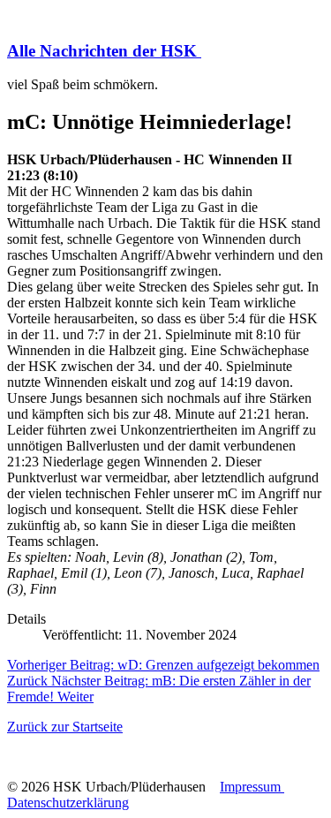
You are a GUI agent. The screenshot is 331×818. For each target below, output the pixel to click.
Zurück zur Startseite (65, 726)
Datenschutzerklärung (68, 802)
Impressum (252, 786)
